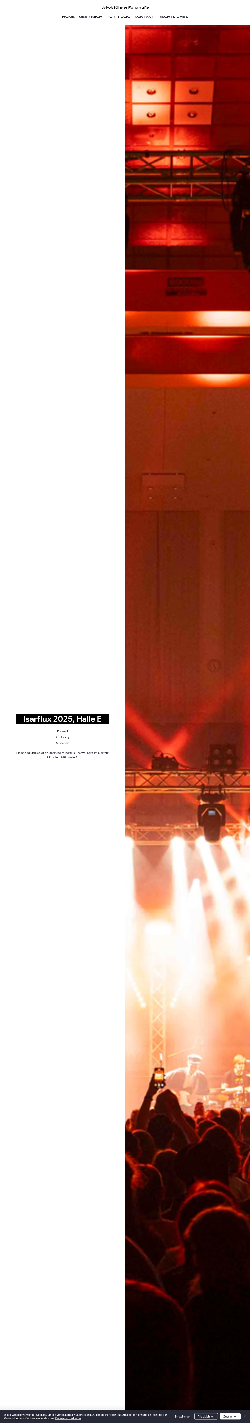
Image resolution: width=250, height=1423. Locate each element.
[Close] (245, 1416)
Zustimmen (230, 1416)
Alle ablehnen (206, 1416)
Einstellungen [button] (183, 1416)
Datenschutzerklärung (68, 1418)
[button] (118, 17)
